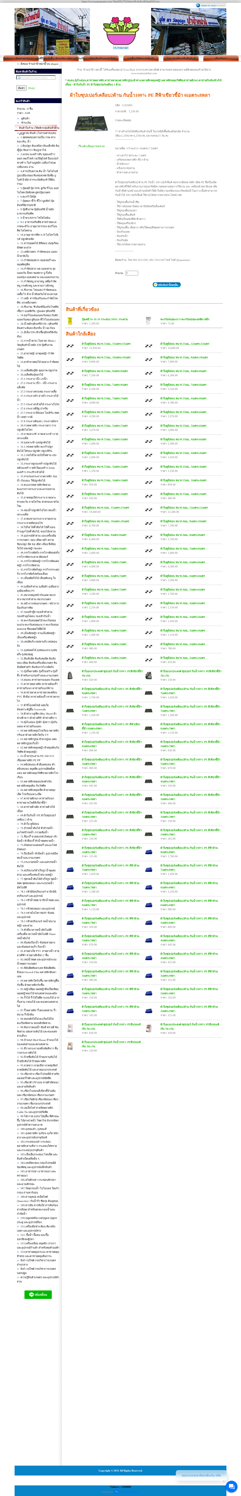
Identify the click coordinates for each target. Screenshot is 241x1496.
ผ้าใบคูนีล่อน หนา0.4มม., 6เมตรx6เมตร (183, 575)
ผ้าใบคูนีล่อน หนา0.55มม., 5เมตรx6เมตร (183, 425)
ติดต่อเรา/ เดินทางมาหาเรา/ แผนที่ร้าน (21, 58)
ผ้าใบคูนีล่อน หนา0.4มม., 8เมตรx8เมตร (183, 535)
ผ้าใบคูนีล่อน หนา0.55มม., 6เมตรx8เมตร (183, 398)
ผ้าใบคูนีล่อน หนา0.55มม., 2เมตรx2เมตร (183, 494)
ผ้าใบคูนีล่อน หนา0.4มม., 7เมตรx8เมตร (183, 548)
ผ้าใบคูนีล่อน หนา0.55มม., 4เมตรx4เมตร (183, 453)
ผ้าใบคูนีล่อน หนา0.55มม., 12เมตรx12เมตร (185, 343)
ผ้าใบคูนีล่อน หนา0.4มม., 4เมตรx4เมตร (183, 616)
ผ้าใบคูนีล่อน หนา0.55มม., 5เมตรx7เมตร (105, 425)
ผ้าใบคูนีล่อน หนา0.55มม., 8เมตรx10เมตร (184, 357)
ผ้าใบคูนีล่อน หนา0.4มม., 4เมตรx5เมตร (104, 616)
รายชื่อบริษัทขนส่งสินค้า (140, 58)
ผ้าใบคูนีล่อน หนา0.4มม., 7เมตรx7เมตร (104, 562)
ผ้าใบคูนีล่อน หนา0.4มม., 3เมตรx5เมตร (104, 630)
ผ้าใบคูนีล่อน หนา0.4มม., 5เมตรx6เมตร (183, 589)
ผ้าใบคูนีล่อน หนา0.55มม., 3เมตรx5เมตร (105, 466)
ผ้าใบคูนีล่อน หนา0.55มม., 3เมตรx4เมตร (183, 466)
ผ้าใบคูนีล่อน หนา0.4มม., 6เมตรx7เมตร (104, 575)
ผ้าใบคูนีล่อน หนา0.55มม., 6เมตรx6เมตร (183, 412)
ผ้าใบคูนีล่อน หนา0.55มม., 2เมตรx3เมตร (105, 494)
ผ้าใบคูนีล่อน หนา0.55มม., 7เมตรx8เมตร (183, 384)
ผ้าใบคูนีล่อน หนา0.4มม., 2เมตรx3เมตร (104, 657)
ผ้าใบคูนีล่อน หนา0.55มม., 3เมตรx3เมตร (105, 480)
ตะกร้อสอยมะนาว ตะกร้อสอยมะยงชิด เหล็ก (185, 319)
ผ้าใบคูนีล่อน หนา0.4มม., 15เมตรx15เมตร (105, 507)
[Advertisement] (38, 1387)
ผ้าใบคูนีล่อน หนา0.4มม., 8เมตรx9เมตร (104, 535)
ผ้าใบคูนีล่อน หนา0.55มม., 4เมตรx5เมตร (105, 453)
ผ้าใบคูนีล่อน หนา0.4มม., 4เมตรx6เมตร (183, 603)
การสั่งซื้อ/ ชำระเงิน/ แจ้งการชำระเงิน (61, 58)
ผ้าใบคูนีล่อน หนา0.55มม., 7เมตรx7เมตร (105, 398)
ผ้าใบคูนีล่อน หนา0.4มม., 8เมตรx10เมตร (183, 521)
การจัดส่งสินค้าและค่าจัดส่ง (101, 58)
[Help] (31, 88)
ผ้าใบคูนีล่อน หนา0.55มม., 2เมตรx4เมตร (183, 480)
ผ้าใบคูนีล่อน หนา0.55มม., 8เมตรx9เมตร (105, 371)
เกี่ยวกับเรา (221, 58)
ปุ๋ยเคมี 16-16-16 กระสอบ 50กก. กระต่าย (105, 319)
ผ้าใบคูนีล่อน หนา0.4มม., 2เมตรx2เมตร (183, 657)
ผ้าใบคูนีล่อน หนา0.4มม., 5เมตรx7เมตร (104, 589)
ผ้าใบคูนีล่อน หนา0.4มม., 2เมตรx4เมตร (183, 644)
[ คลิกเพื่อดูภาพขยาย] (91, 146)
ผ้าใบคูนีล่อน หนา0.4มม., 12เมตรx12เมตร (184, 507)
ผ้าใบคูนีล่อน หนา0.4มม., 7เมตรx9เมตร (104, 548)
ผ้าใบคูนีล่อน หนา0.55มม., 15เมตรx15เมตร (106, 343)
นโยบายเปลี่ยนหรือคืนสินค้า (181, 58)
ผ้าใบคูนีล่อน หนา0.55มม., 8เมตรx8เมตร (183, 371)
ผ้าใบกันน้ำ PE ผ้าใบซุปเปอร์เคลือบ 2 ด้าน (97, 84)
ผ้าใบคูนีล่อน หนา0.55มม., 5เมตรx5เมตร (105, 439)
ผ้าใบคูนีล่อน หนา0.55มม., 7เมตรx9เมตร (105, 384)
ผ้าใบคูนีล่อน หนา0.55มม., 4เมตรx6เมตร (183, 439)
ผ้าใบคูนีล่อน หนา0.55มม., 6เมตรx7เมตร (105, 412)
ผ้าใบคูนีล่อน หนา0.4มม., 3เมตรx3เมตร (104, 644)
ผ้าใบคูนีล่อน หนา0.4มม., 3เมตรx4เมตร (183, 630)
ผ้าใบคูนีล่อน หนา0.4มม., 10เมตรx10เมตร (105, 521)
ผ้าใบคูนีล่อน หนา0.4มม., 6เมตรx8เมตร (183, 562)
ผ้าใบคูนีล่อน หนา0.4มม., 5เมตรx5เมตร (104, 603)
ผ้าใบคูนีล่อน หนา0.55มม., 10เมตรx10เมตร (106, 357)
